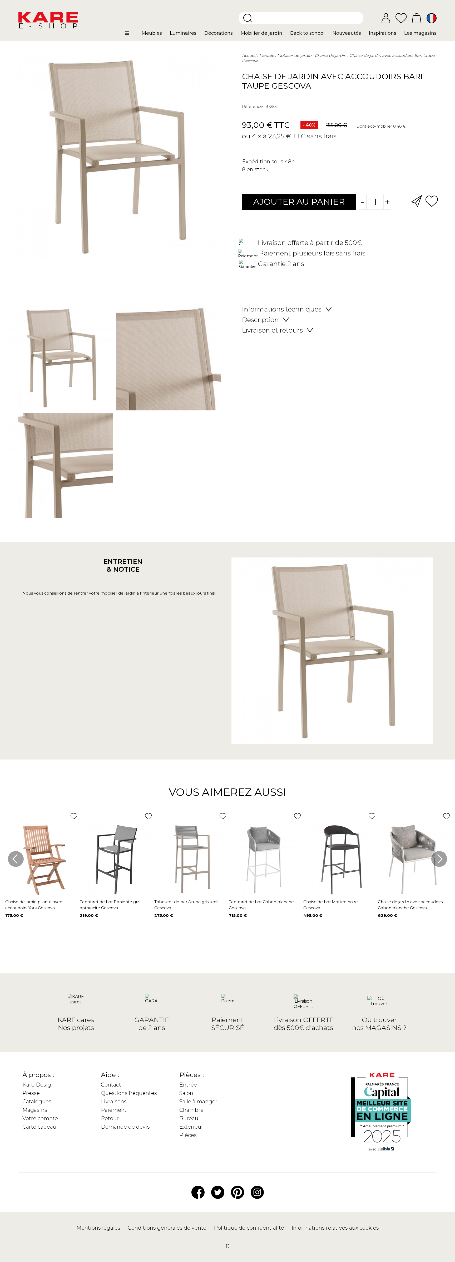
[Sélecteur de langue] (432, 18)
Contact (111, 1085)
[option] (114, 413)
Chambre (191, 1110)
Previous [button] (16, 859)
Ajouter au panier (299, 202)
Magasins (34, 1110)
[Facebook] (198, 1192)
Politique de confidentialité (249, 1228)
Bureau (188, 1118)
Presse (31, 1093)
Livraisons (114, 1101)
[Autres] (131, 35)
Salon (186, 1093)
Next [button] (439, 859)
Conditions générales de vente (168, 1228)
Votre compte (40, 1118)
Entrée (188, 1085)
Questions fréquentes (129, 1093)
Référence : (253, 106)
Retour (110, 1118)
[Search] (247, 18)
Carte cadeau (39, 1127)
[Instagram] (257, 1192)
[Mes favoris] (401, 17)
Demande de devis (125, 1127)
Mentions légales (99, 1228)
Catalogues (36, 1101)
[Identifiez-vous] (386, 18)
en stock (257, 169)
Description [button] (260, 320)
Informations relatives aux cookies (335, 1228)
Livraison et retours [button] (272, 330)
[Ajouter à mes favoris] (432, 200)
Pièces (188, 1135)
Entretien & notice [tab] (122, 565)
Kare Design (38, 1085)
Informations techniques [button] (282, 309)
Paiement (114, 1110)
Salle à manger (198, 1101)
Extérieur (191, 1127)
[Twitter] (217, 1192)
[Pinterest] (237, 1192)
